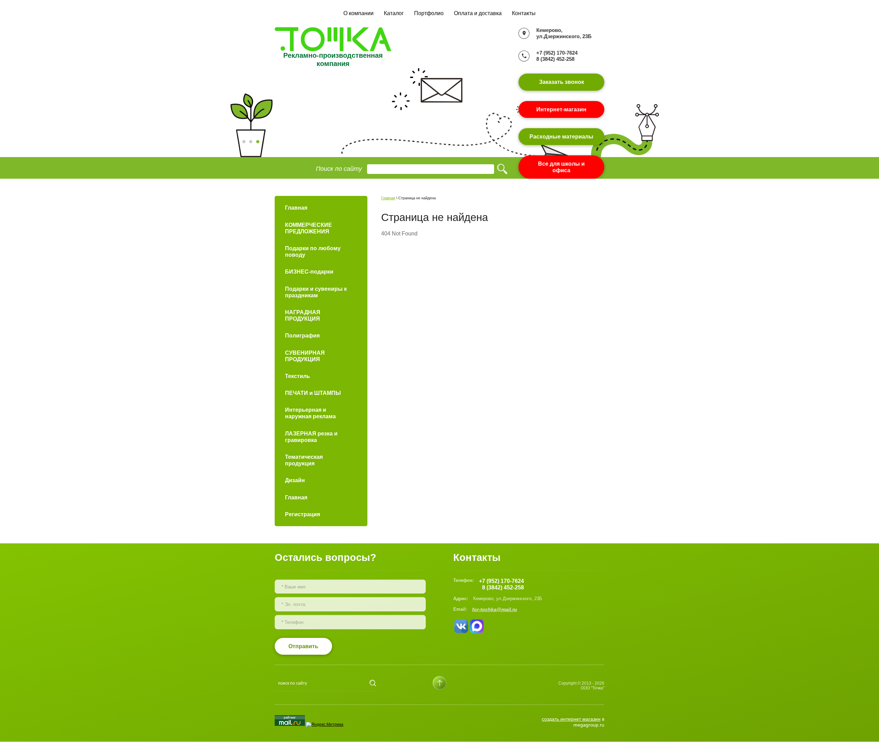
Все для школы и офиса (561, 167)
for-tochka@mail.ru (494, 609)
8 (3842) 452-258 (555, 59)
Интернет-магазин (561, 109)
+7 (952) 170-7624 (557, 53)
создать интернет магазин (571, 719)
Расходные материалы (561, 137)
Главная (388, 198)
